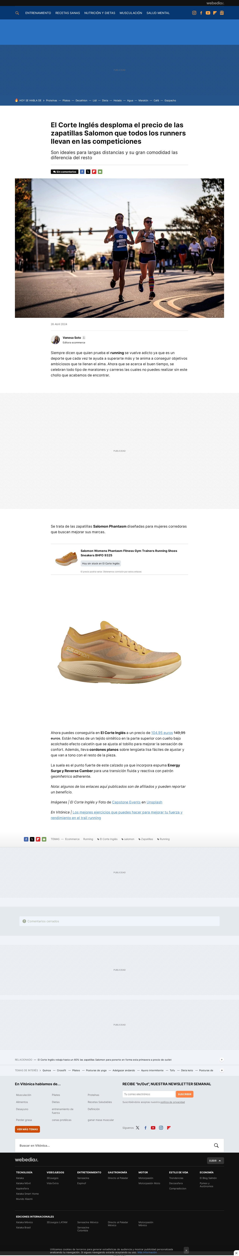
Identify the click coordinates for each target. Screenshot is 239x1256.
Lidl (95, 100)
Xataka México (24, 1222)
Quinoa (47, 1070)
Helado (118, 100)
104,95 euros (162, 733)
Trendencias (176, 1177)
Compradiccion (177, 1188)
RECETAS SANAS (67, 13)
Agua (130, 100)
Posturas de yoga (96, 1070)
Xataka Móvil (23, 1183)
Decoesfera (176, 1183)
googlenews (222, 13)
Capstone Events (126, 802)
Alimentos (22, 1102)
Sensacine (83, 1177)
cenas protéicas (61, 1119)
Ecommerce (72, 839)
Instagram (194, 13)
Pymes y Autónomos (206, 1185)
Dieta (105, 100)
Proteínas (51, 100)
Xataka (20, 1177)
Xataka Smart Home (27, 1193)
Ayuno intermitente (152, 1070)
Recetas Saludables (100, 1102)
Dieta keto (187, 1070)
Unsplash (154, 802)
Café (156, 100)
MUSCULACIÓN (131, 13)
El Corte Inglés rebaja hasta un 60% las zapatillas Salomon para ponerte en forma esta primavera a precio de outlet (105, 1059)
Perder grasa (24, 1119)
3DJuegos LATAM (57, 1222)
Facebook (201, 13)
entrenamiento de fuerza (62, 1110)
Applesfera (22, 1188)
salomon (129, 839)
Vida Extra (52, 1183)
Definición (94, 1109)
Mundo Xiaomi (24, 1198)
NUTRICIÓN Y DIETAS (99, 13)
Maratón (143, 100)
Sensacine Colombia (83, 1229)
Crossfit (62, 1070)
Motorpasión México (146, 1224)
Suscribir (184, 1094)
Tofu (173, 1070)
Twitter (88, 171)
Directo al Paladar (118, 1177)
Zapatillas (147, 839)
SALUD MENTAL (158, 13)
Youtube (208, 13)
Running (88, 839)
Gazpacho (170, 100)
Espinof (81, 1183)
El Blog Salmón (208, 1177)
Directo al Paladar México (118, 1224)
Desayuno (22, 1109)
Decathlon (81, 100)
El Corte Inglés (109, 839)
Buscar (216, 1145)
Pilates (66, 100)
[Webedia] (215, 3)
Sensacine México (87, 1222)
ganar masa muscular (101, 1119)
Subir (213, 1160)
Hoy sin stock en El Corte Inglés (101, 563)
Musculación (23, 1094)
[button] (74, 337)
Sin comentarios (66, 171)
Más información (147, 1252)
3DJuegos (52, 1177)
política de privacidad (172, 1102)
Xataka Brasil (23, 1227)
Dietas (56, 1102)
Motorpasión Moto (149, 1183)
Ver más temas (27, 1129)
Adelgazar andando (124, 1070)
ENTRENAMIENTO (38, 13)
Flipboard (215, 13)
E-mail (100, 171)
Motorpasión (146, 1177)
